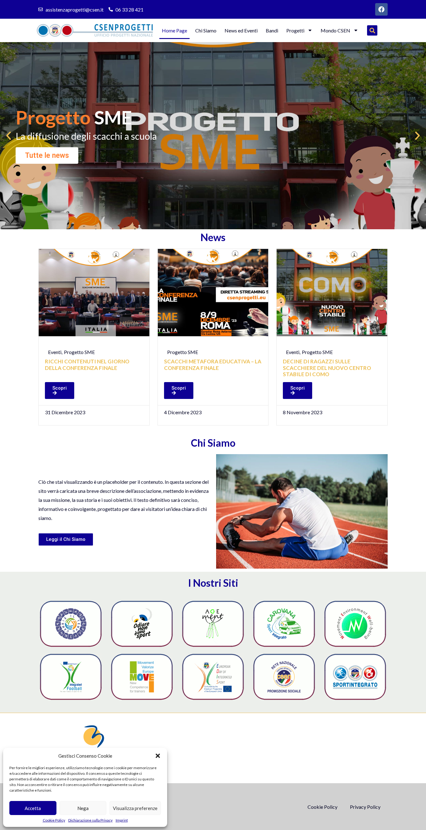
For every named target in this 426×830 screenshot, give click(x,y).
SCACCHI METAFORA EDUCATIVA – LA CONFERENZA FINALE (212, 364)
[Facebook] (381, 9)
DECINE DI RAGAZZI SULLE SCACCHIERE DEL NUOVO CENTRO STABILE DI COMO (327, 367)
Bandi (272, 30)
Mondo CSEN (335, 30)
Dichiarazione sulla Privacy (90, 820)
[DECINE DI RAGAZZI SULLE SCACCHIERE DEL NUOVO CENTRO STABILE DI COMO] (332, 292)
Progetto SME (79, 352)
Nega (83, 808)
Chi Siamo (205, 30)
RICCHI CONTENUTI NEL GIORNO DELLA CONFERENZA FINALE (87, 364)
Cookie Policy (54, 820)
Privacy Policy (365, 807)
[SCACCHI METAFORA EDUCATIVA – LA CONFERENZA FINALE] (213, 292)
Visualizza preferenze (135, 808)
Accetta (33, 808)
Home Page (174, 30)
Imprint (122, 820)
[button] (158, 756)
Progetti (295, 30)
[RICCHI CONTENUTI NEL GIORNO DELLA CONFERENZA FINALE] (94, 292)
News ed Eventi (241, 30)
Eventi (54, 352)
